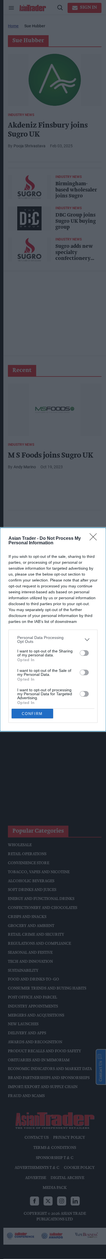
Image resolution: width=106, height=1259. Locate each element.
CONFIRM (32, 714)
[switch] (84, 653)
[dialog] (53, 629)
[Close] (95, 538)
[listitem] (53, 639)
